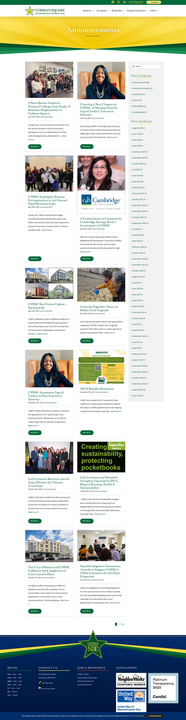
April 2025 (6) (138, 181)
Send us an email (48, 688)
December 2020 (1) (140, 366)
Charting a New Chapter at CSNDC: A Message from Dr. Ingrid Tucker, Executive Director (101, 80)
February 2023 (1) (139, 312)
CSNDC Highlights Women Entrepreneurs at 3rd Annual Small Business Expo (49, 173)
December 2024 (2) (140, 205)
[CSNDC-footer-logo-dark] (93, 630)
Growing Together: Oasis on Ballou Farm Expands (101, 284)
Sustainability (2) (139, 106)
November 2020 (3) (140, 372)
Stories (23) (137, 100)
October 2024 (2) (139, 217)
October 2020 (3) (139, 378)
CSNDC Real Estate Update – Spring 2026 (49, 283)
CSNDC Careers (83, 674)
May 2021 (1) (137, 348)
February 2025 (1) (139, 193)
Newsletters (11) (139, 94)
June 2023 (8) (138, 288)
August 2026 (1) (139, 128)
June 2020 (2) (138, 395)
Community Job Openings (87, 677)
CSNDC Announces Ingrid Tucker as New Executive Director (49, 368)
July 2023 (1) (137, 282)
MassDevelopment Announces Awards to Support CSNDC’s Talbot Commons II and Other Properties (101, 545)
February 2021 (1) (139, 354)
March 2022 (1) (138, 330)
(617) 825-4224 (47, 683)
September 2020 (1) (140, 383)
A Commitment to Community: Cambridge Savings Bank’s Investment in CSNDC (101, 184)
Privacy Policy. (139, 716)
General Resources (84, 684)
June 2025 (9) (138, 175)
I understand (154, 716)
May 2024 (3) (138, 241)
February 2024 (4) (140, 247)
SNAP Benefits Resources (101, 366)
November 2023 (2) (140, 265)
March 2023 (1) (138, 306)
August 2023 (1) (139, 276)
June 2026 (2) (138, 134)
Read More (34, 146)
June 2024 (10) (138, 235)
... (111, 137)
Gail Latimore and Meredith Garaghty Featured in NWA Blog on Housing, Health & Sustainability (101, 457)
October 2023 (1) (139, 270)
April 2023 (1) (138, 300)
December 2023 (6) (140, 259)
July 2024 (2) (137, 229)
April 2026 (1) (138, 146)
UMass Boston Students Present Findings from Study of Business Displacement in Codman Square (49, 80)
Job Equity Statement (85, 681)
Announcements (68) (141, 82)
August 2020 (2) (139, 389)
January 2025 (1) (139, 199)
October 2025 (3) (139, 163)
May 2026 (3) (138, 140)
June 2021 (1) (138, 342)
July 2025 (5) (137, 169)
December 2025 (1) (140, 152)
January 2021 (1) (139, 360)
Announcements (47, 116)
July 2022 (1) (137, 324)
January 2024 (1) (139, 253)
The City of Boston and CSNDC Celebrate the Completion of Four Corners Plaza (49, 546)
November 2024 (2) (140, 211)
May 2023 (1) (138, 294)
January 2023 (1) (139, 318)
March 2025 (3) (138, 187)
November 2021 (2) (140, 336)
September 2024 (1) (140, 223)
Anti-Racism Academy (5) (143, 88)
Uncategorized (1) (140, 112)
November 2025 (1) (140, 157)
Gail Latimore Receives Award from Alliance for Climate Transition (49, 457)
